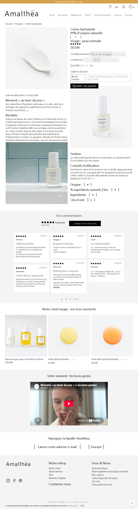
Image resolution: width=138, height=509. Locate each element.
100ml (114, 59)
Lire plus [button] (56, 287)
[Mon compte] (123, 7)
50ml (105, 59)
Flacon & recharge (101, 54)
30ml (96, 59)
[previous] (7, 340)
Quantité (75, 65)
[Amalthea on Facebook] (14, 482)
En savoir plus (72, 506)
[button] (75, 44)
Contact (129, 15)
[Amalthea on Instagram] (8, 482)
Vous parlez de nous (102, 484)
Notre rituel (55, 468)
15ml (88, 59)
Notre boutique (100, 468)
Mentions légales (57, 478)
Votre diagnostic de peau (104, 478)
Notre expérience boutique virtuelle (110, 471)
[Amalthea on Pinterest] (20, 482)
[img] (21, 236)
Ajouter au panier (84, 86)
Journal (117, 15)
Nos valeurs (98, 474)
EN (116, 7)
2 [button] (66, 299)
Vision (88, 15)
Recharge (63, 15)
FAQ (51, 474)
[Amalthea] (21, 13)
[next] (130, 340)
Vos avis (96, 481)
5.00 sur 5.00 (60, 222)
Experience (76, 15)
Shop (52, 15)
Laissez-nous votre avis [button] (84, 223)
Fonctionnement (102, 15)
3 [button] (70, 299)
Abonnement (55, 471)
